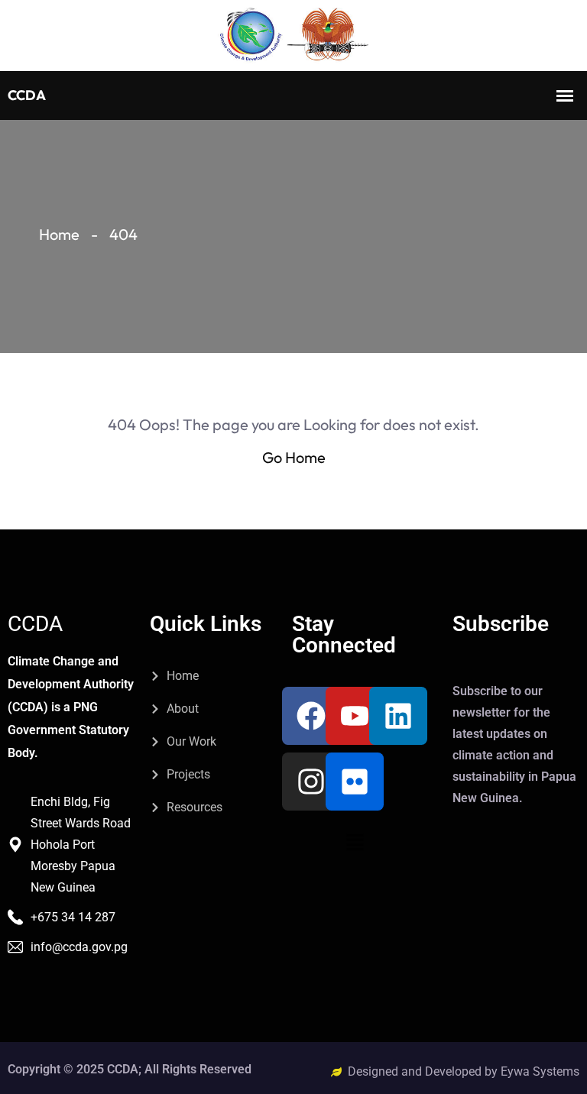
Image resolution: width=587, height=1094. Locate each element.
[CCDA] (293, 35)
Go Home (294, 457)
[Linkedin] (398, 716)
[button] (354, 842)
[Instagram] (311, 782)
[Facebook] (311, 716)
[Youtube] (355, 716)
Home (59, 234)
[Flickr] (355, 782)
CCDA (35, 624)
